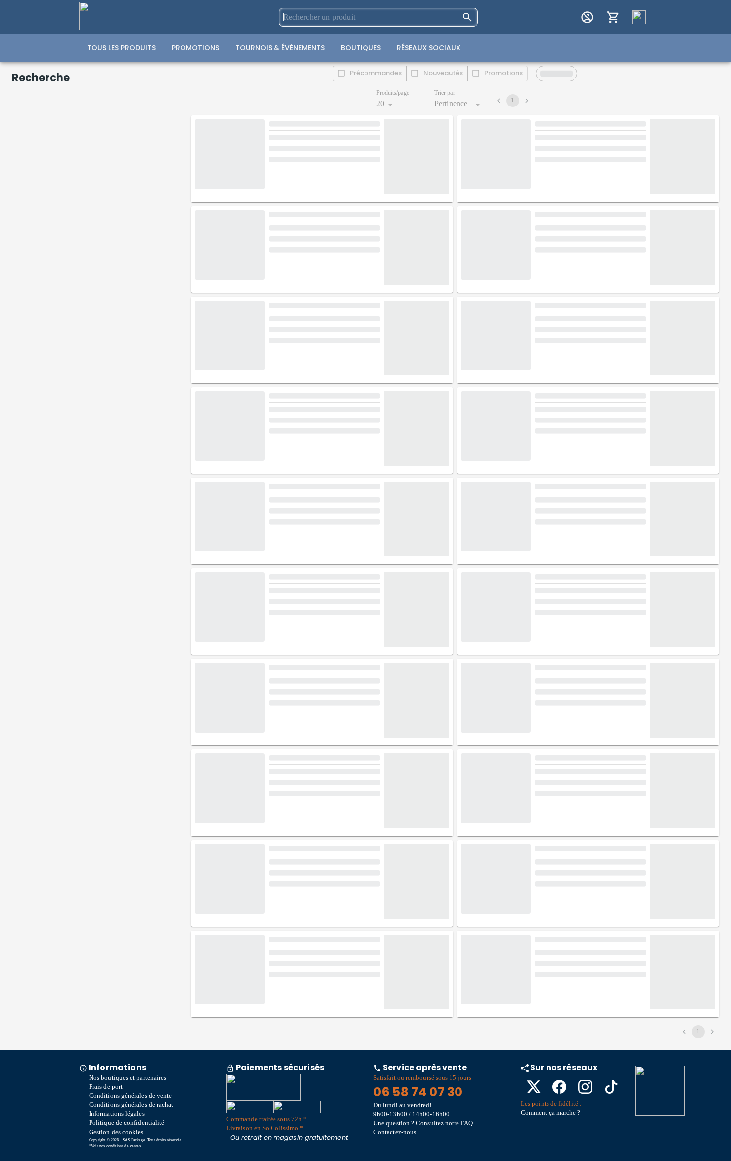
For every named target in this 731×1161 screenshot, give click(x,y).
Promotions (195, 48)
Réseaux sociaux (428, 48)
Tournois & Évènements (280, 48)
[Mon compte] (587, 17)
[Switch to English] (639, 17)
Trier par (444, 93)
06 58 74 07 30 (417, 1092)
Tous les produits (121, 48)
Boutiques (361, 48)
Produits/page (392, 93)
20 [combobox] (380, 103)
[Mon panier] (613, 17)
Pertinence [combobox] (451, 103)
